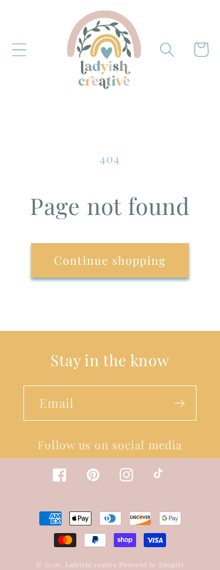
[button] (19, 49)
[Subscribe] (179, 403)
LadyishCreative (91, 564)
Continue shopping (109, 260)
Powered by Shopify (151, 564)
